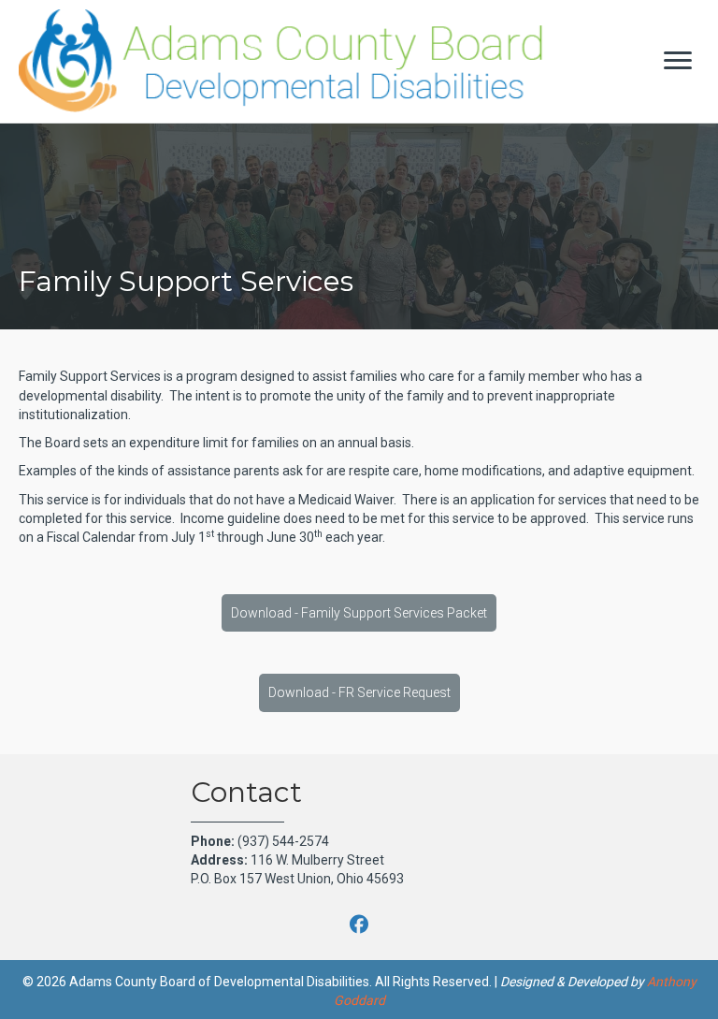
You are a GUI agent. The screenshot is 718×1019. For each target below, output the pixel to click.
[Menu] (677, 61)
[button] (359, 613)
